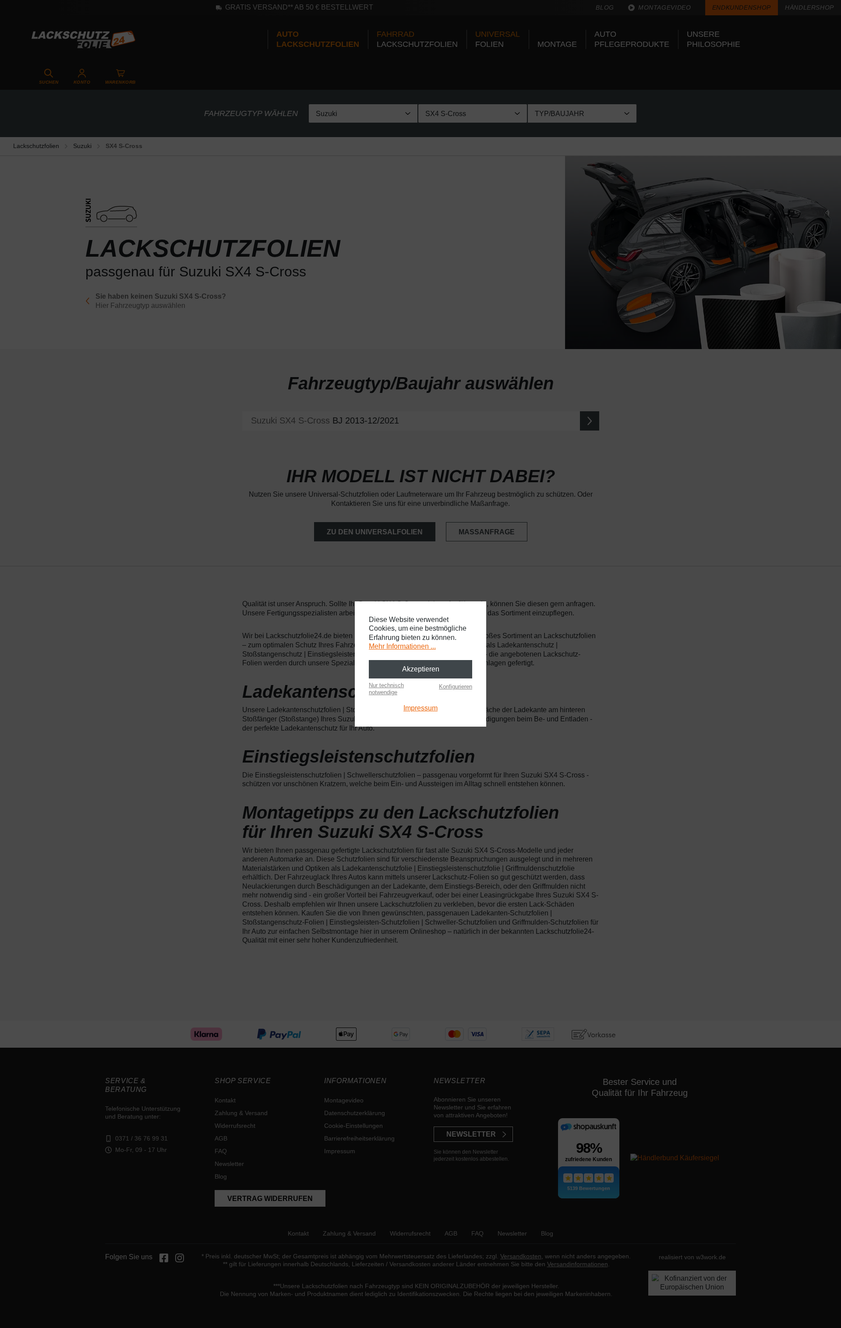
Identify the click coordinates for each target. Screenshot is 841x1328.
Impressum (420, 708)
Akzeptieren (420, 669)
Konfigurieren (455, 686)
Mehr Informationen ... (402, 646)
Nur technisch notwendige (386, 689)
